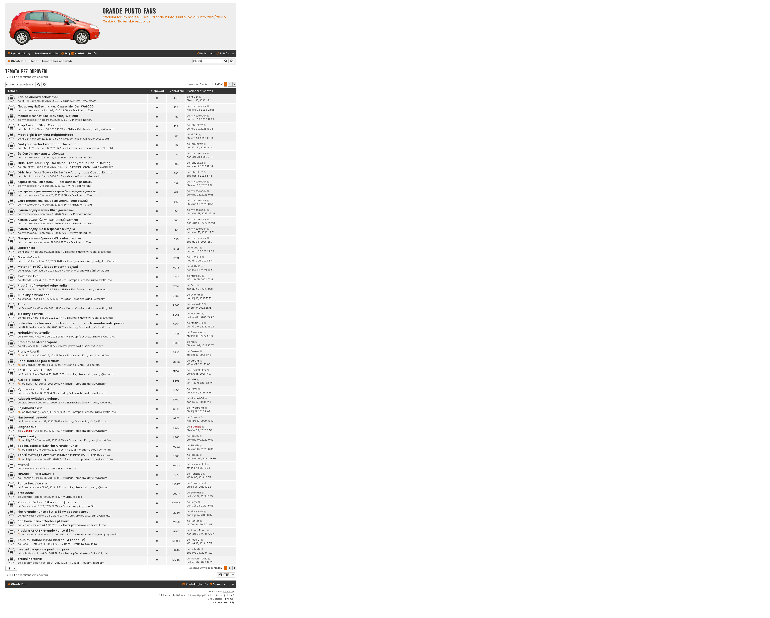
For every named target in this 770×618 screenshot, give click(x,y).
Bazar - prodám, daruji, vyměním (84, 299)
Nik (23, 346)
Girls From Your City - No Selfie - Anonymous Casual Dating (64, 163)
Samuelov (28, 487)
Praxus (30, 355)
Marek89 (27, 280)
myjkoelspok (29, 110)
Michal (26, 251)
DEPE (29, 383)
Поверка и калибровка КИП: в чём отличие (49, 238)
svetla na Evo (28, 276)
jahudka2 (28, 129)
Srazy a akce (74, 496)
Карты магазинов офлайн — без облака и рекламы (55, 182)
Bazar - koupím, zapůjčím (79, 506)
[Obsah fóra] (54, 28)
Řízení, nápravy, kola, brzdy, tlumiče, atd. (92, 261)
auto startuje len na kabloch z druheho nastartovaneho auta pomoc (71, 323)
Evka (24, 289)
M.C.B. (25, 101)
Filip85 (30, 440)
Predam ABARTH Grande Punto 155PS (46, 531)
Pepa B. (26, 544)
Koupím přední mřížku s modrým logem (49, 502)
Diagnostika (27, 427)
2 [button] (230, 84)
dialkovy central (30, 314)
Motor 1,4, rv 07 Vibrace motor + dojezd (48, 267)
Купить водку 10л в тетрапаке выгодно (46, 229)
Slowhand (28, 336)
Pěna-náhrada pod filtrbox (38, 361)
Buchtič (27, 431)
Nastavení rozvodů (32, 417)
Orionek (26, 299)
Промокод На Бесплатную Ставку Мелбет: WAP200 (56, 106)
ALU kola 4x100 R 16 (32, 380)
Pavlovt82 (28, 308)
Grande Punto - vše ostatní (80, 101)
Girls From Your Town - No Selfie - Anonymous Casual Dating (65, 172)
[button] (234, 84)
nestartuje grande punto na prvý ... (45, 549)
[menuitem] (45, 53)
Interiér (73, 468)
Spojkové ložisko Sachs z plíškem (43, 521)
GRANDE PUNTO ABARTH (36, 474)
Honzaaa (27, 478)
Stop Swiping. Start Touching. (40, 125)
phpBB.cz (229, 598)
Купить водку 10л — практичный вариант (48, 220)
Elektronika (26, 248)
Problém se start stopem (37, 342)
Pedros (26, 525)
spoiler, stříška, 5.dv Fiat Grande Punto (48, 446)
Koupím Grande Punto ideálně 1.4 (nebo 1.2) (51, 540)
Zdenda (27, 496)
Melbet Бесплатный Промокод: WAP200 (48, 116)
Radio (22, 304)
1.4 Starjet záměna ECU (35, 370)
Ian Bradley (228, 591)
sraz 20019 (26, 493)
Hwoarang (32, 412)
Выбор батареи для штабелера (41, 154)
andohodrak (29, 468)
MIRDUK (26, 270)
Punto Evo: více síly (32, 483)
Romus (26, 421)
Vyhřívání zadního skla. (35, 389)
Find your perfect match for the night (47, 144)
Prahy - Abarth (29, 352)
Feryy (25, 506)
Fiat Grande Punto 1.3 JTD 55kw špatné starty (53, 512)
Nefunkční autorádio (34, 333)
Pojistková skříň (30, 408)
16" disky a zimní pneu (35, 295)
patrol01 (26, 553)
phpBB (175, 595)
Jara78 (30, 365)
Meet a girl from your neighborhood (45, 135)
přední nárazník (30, 559)
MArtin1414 (28, 327)
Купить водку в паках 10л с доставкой (46, 210)
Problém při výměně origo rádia (42, 286)
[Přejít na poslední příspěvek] (200, 97)
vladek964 (28, 402)
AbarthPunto (34, 534)
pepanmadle (30, 562)
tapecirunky (27, 436)
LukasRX (27, 261)
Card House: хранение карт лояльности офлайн (53, 201)
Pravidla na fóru (83, 110)
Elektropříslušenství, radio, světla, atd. (91, 129)
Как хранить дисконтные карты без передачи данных (57, 191)
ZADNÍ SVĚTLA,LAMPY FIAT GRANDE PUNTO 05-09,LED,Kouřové (64, 455)
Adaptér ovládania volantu (38, 399)
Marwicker (28, 515)
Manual (23, 465)
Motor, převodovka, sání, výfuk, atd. (87, 270)
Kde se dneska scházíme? (38, 97)
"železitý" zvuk (29, 257)
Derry (25, 393)
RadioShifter (29, 374)
